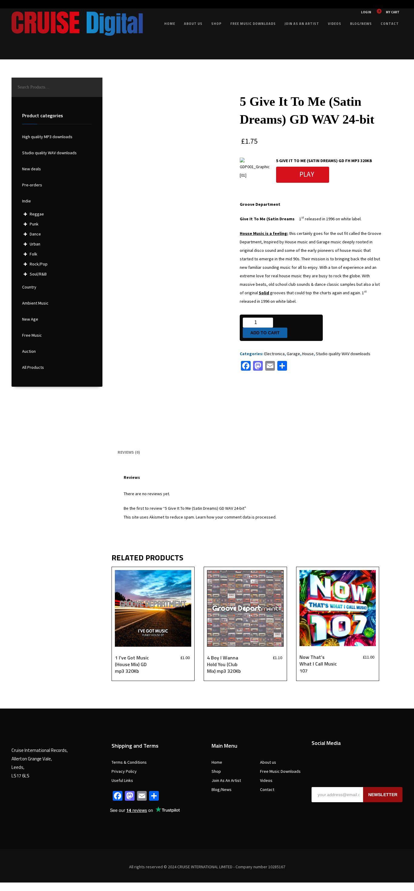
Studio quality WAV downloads (343, 353)
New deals (31, 169)
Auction (29, 351)
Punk (34, 224)
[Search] (94, 87)
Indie (26, 201)
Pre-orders (32, 185)
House (308, 353)
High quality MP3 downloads (47, 136)
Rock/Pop (39, 264)
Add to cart (265, 332)
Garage (293, 353)
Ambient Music (35, 303)
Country (29, 287)
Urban (35, 244)
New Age (30, 319)
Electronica (274, 353)
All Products (33, 367)
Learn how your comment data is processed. (236, 517)
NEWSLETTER (382, 794)
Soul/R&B (38, 274)
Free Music (32, 335)
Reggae (37, 214)
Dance (35, 234)
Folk (33, 254)
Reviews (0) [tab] (129, 452)
